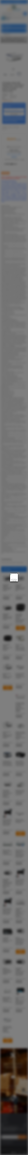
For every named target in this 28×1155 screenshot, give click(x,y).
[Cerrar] (18, 573)
